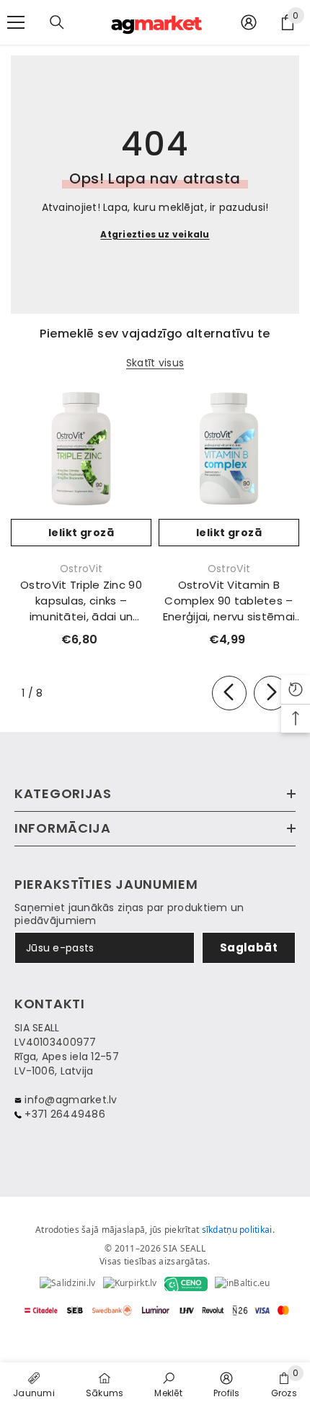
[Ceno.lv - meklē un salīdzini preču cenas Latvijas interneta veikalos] (186, 1284)
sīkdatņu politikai (237, 1229)
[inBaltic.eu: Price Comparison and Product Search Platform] (242, 1284)
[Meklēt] (57, 22)
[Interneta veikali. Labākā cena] (67, 1284)
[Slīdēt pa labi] (271, 693)
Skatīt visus (155, 363)
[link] (168, 1384)
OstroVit (81, 568)
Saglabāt (249, 947)
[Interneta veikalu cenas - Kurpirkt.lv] (130, 1284)
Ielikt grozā (81, 532)
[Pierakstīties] (248, 22)
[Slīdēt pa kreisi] (229, 693)
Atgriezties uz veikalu (154, 234)
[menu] (16, 22)
